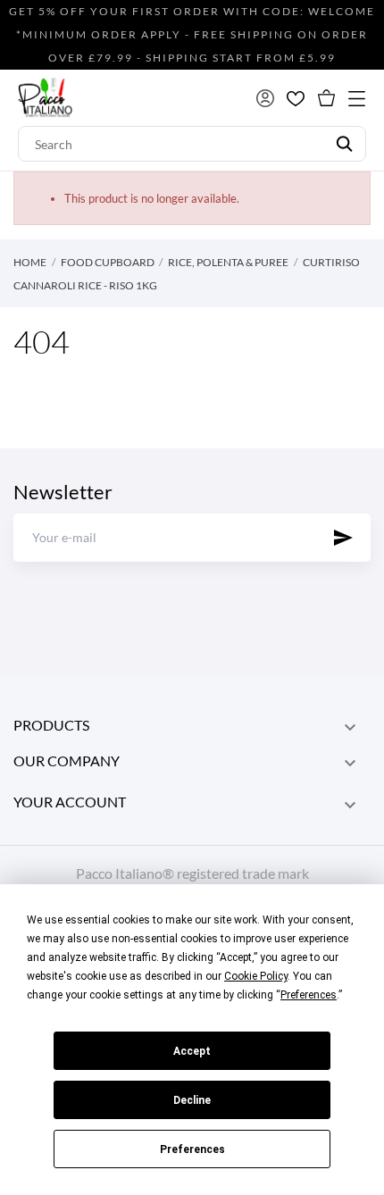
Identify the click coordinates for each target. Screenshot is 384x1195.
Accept (192, 1051)
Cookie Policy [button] (256, 976)
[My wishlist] (296, 98)
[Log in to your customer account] (265, 98)
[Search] (344, 144)
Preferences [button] (308, 995)
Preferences (192, 1149)
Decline (192, 1100)
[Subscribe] (343, 538)
